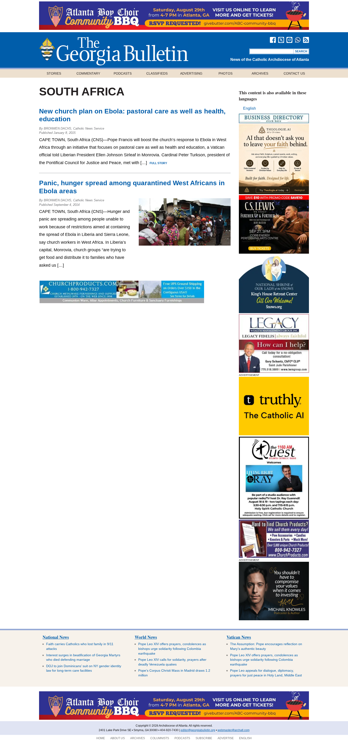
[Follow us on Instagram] (289, 40)
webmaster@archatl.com (234, 730)
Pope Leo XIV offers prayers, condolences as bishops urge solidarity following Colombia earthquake (172, 648)
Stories (54, 73)
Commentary (88, 73)
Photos (225, 73)
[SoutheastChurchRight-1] (274, 556)
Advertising (191, 73)
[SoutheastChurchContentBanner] (122, 302)
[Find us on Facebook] (273, 40)
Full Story (158, 163)
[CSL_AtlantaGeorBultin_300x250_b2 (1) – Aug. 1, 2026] (274, 252)
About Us (117, 738)
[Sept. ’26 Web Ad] (274, 312)
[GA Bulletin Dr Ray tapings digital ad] (274, 517)
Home (100, 738)
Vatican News (239, 637)
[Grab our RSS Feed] (306, 40)
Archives (260, 73)
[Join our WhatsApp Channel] (298, 40)
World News (146, 637)
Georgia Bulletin (113, 51)
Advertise (226, 738)
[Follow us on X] (281, 40)
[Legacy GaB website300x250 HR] (274, 371)
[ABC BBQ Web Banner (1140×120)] (174, 29)
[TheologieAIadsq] (274, 193)
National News (56, 637)
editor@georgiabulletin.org (198, 730)
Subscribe (204, 738)
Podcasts (123, 73)
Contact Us (294, 73)
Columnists (159, 738)
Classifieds (157, 73)
